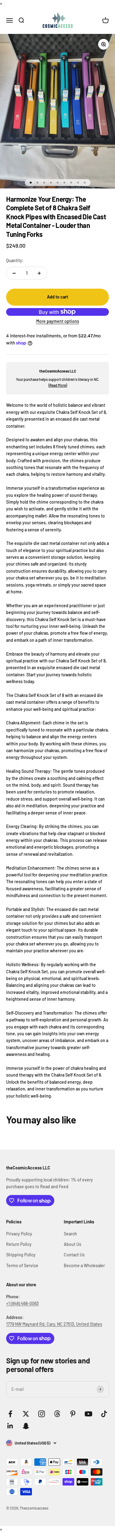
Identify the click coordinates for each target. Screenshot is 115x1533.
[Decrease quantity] (14, 273)
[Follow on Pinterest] (73, 1414)
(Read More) (57, 385)
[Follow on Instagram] (41, 1414)
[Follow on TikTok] (104, 1414)
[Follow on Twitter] (26, 1414)
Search (70, 1233)
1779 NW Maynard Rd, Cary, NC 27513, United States (54, 1324)
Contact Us (74, 1254)
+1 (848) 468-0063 (22, 1303)
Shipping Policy (21, 1254)
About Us (72, 1244)
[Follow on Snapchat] (26, 1426)
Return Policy (19, 1244)
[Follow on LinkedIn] (10, 1426)
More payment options (57, 321)
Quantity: (15, 260)
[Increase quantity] (39, 273)
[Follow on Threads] (57, 1414)
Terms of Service (22, 1265)
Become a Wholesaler (84, 1265)
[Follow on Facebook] (10, 1414)
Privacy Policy (19, 1233)
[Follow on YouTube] (88, 1414)
